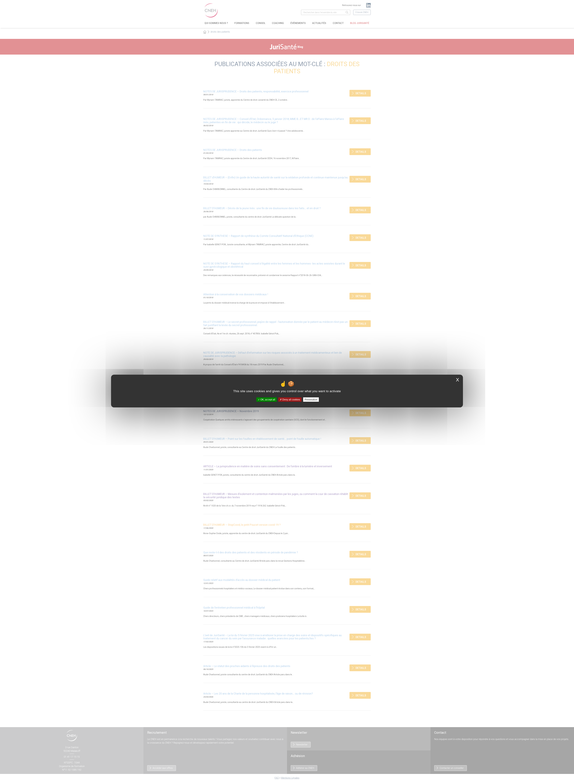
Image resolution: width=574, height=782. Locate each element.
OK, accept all (267, 399)
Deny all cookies (291, 399)
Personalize (311, 399)
